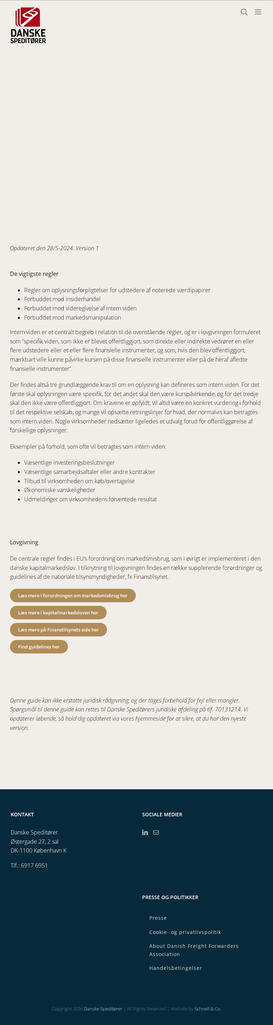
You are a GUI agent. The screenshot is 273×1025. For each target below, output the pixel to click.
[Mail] (156, 832)
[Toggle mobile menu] (258, 12)
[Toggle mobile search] (244, 12)
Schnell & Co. (207, 1008)
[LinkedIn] (145, 832)
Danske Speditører (103, 1008)
